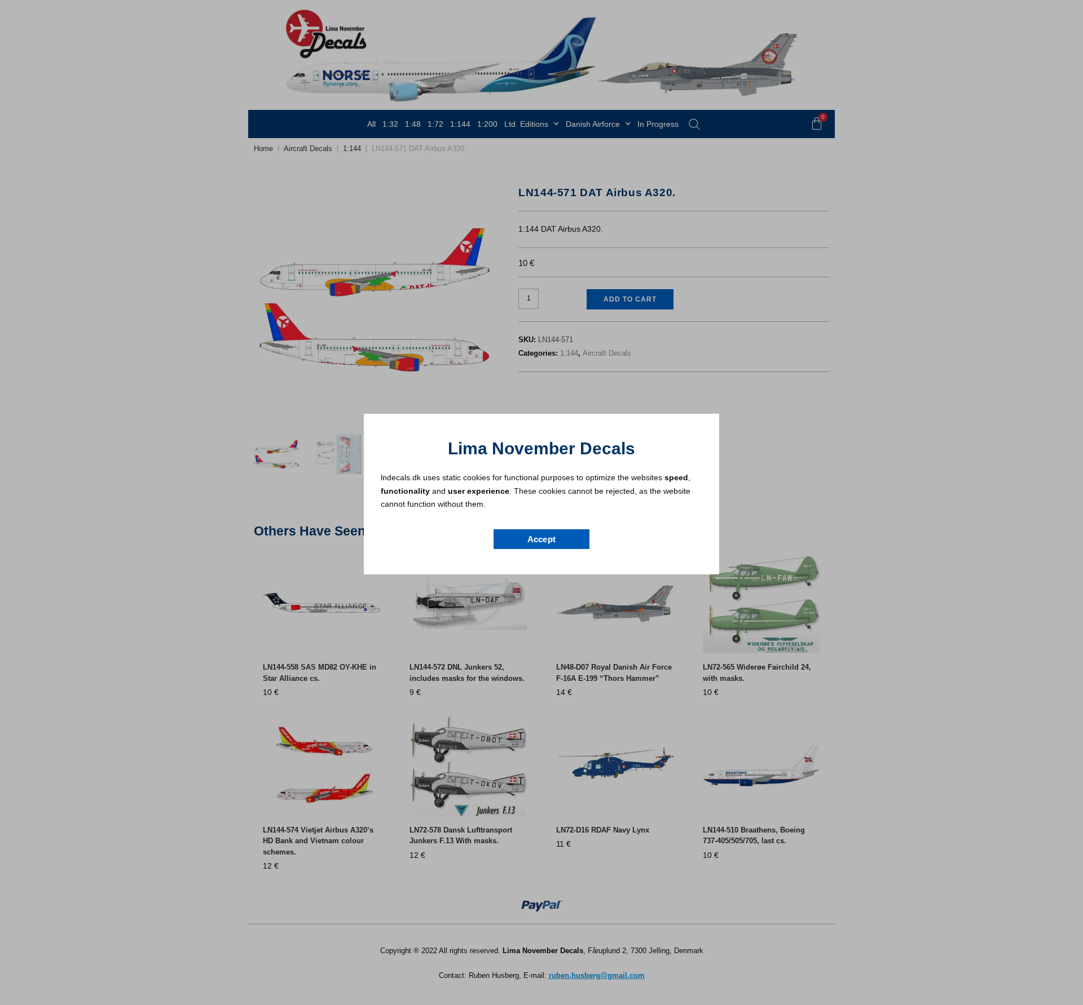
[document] (541, 502)
